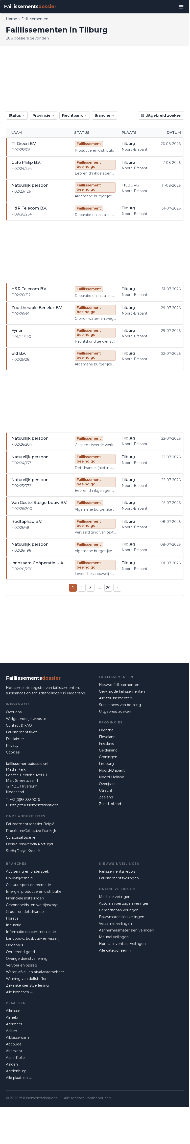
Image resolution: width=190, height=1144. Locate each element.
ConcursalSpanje (20, 837)
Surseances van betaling (120, 705)
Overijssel (107, 784)
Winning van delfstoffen (27, 978)
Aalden (12, 1064)
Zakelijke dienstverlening (27, 985)
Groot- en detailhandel (25, 911)
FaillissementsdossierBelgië (30, 824)
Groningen (108, 757)
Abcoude (14, 1044)
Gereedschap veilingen (119, 910)
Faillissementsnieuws (117, 871)
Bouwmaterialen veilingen (121, 917)
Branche (102, 115)
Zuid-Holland (110, 804)
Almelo (12, 1017)
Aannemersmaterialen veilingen (126, 930)
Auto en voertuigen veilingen (124, 903)
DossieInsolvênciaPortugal (29, 844)
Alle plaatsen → (19, 1077)
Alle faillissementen (115, 698)
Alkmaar (13, 1010)
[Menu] (181, 7)
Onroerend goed (20, 952)
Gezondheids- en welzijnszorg (32, 905)
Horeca (12, 918)
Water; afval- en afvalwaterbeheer (35, 972)
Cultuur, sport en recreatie (28, 885)
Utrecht (105, 790)
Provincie (41, 115)
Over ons (14, 712)
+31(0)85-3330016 (25, 799)
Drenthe (106, 730)
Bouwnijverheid (19, 878)
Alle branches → (19, 992)
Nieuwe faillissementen (119, 684)
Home (11, 19)
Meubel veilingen (114, 937)
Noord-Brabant (112, 770)
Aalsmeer (14, 1024)
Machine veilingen (114, 896)
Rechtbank (72, 115)
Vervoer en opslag (21, 965)
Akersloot (14, 1051)
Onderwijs (14, 945)
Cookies (13, 752)
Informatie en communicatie (31, 932)
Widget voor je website (26, 718)
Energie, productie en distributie (33, 891)
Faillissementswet (21, 732)
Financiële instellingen (25, 898)
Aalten (11, 1031)
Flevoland (107, 737)
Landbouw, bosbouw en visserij (32, 938)
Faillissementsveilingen (119, 878)
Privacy (12, 745)
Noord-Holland (111, 777)
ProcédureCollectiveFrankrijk (31, 830)
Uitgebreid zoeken (163, 115)
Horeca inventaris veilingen (122, 943)
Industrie (13, 925)
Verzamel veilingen (115, 923)
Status (15, 115)
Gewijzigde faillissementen (122, 691)
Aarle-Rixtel (15, 1057)
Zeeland (106, 797)
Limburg (106, 763)
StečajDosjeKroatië (23, 851)
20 (108, 587)
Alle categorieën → (115, 950)
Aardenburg (16, 1071)
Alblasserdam (17, 1037)
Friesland (106, 743)
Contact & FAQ (19, 725)
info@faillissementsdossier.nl (34, 805)
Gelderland (108, 750)
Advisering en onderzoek (27, 871)
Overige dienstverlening (27, 958)
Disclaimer (15, 739)
